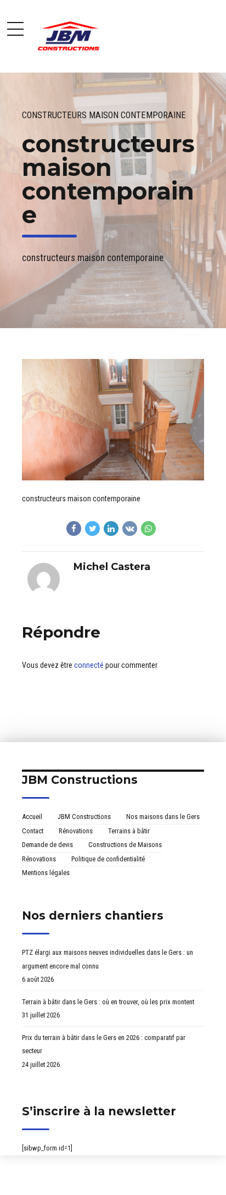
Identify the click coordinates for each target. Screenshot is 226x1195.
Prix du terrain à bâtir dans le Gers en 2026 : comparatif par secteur (103, 1044)
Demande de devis (47, 844)
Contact (32, 831)
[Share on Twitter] (92, 528)
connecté (89, 665)
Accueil (32, 816)
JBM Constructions (84, 816)
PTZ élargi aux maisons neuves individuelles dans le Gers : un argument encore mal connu (107, 959)
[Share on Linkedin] (111, 528)
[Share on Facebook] (73, 528)
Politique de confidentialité (108, 859)
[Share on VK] (129, 528)
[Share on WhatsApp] (148, 528)
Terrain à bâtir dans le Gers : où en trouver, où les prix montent (108, 1002)
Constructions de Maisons (125, 844)
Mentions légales (46, 872)
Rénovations (76, 831)
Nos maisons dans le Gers (163, 816)
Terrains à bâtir (129, 831)
